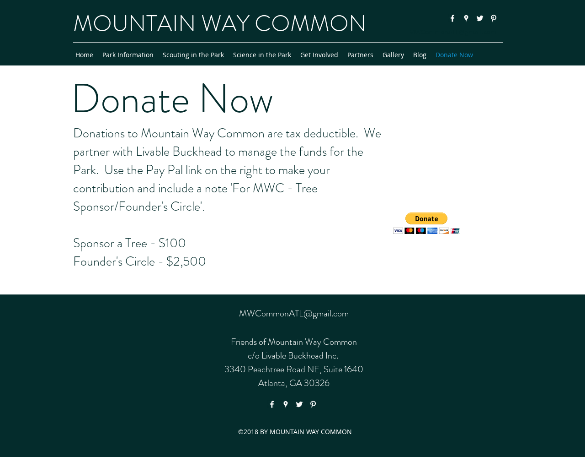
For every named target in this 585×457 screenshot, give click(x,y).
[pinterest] (493, 18)
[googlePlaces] (466, 18)
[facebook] (452, 18)
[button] (426, 223)
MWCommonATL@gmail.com (452, 31)
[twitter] (479, 18)
